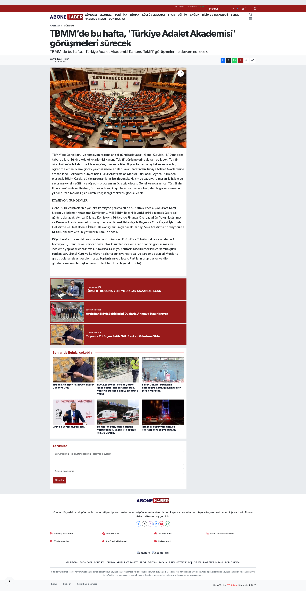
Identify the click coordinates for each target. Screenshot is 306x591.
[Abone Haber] (67, 16)
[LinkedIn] (156, 523)
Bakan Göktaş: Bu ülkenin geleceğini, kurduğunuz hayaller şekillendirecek (161, 387)
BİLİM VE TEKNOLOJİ (215, 15)
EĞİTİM (182, 15)
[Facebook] (138, 523)
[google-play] (160, 552)
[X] (144, 523)
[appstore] (143, 552)
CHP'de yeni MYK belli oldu (69, 426)
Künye (54, 584)
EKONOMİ (105, 15)
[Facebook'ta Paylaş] (223, 60)
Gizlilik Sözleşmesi (87, 584)
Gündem (69, 26)
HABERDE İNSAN (95, 19)
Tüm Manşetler (61, 541)
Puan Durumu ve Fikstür (222, 533)
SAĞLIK (194, 15)
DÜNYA (134, 15)
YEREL (235, 15)
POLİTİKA (121, 15)
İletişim (67, 584)
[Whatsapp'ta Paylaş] (234, 60)
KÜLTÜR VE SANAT (153, 15)
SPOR (171, 15)
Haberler (55, 26)
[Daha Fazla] (240, 60)
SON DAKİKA (117, 19)
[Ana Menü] (250, 19)
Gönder (59, 480)
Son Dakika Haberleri (116, 541)
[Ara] (251, 15)
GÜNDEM (91, 15)
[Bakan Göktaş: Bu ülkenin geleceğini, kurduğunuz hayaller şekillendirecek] (163, 369)
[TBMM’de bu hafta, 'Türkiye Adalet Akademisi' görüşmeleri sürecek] (118, 108)
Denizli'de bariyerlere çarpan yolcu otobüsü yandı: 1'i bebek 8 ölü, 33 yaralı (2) (116, 429)
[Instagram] (150, 523)
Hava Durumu (113, 533)
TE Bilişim (232, 585)
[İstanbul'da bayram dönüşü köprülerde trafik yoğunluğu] (163, 412)
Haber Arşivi (164, 541)
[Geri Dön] (9, 581)
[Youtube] (161, 523)
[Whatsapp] (167, 523)
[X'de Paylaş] (228, 60)
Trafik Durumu (165, 533)
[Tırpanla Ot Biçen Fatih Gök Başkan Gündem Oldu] (74, 369)
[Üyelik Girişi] (253, 8)
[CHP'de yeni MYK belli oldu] (74, 412)
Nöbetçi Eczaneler (63, 533)
